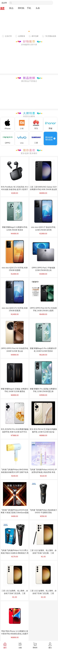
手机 (29, 8)
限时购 (21, 8)
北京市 (4, 3)
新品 (11, 8)
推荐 (2, 8)
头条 (38, 8)
